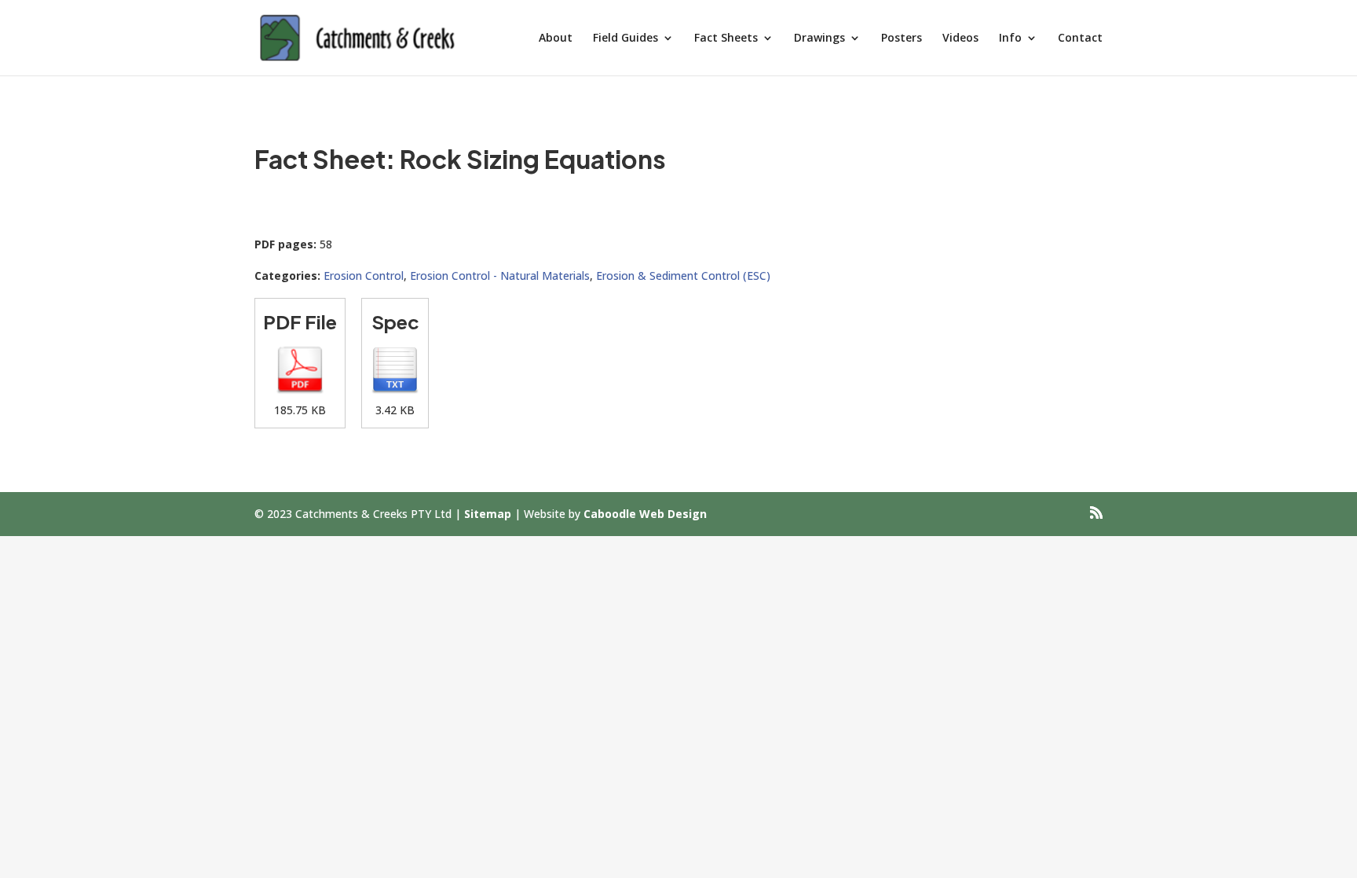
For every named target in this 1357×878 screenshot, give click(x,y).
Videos (960, 38)
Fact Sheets (726, 38)
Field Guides (625, 38)
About (555, 38)
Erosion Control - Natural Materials (500, 275)
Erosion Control (364, 275)
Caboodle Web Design (645, 513)
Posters (901, 38)
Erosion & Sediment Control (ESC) (683, 275)
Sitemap (487, 513)
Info (1010, 38)
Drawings (819, 38)
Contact (1080, 38)
